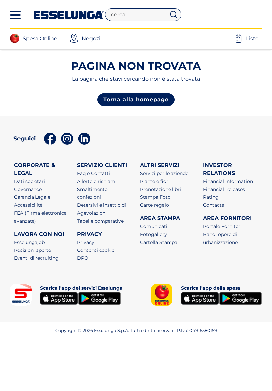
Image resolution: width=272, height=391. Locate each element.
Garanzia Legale (32, 197)
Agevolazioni (92, 213)
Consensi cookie (95, 250)
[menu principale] (15, 15)
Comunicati (153, 226)
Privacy (85, 242)
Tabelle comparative (100, 221)
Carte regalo (154, 205)
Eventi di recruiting (36, 258)
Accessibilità (28, 205)
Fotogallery (153, 234)
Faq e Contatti (93, 173)
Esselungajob (29, 242)
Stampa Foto (155, 197)
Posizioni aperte (32, 250)
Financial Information (228, 181)
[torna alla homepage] (68, 14)
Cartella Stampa (158, 242)
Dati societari (29, 181)
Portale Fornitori (222, 226)
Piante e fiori (155, 181)
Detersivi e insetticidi (101, 205)
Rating (211, 197)
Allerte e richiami (97, 181)
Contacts (213, 205)
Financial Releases (224, 189)
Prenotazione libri (160, 189)
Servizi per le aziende (164, 173)
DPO (82, 258)
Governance (28, 189)
